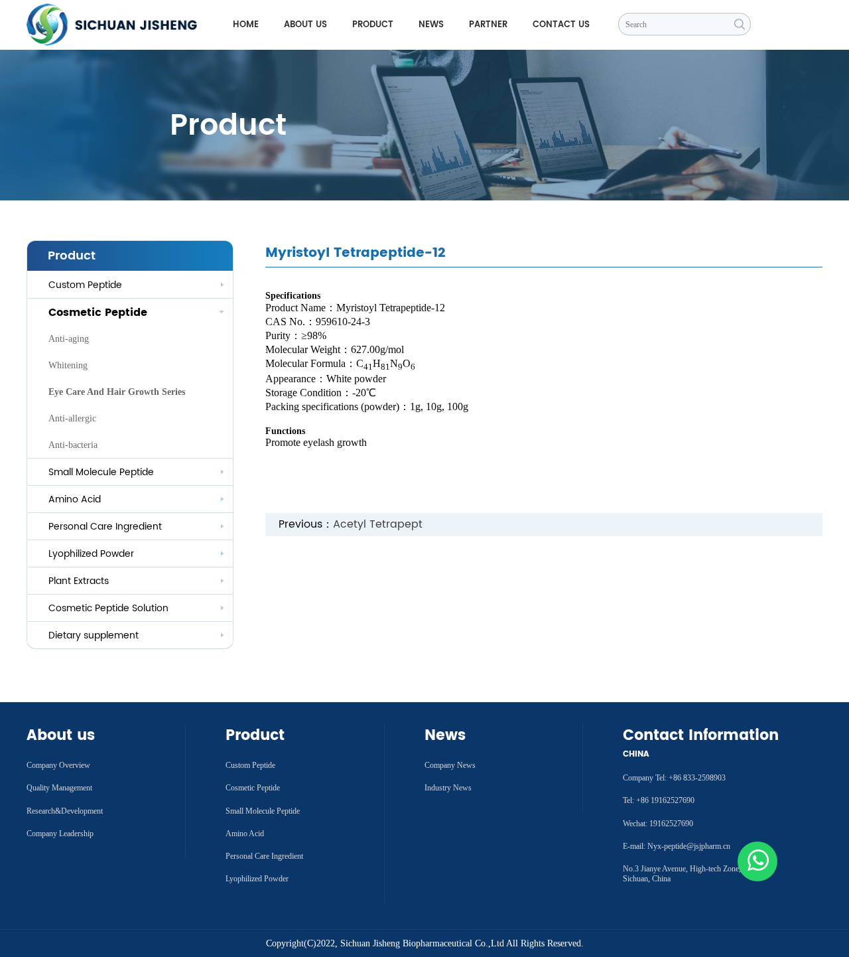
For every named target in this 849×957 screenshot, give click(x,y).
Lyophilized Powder (91, 553)
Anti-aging (68, 339)
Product (372, 25)
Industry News (448, 787)
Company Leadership (60, 833)
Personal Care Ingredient (264, 856)
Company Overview (58, 765)
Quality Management (59, 787)
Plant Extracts (78, 581)
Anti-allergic (72, 418)
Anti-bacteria (73, 445)
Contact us (561, 25)
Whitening (68, 365)
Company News (450, 765)
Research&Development (65, 811)
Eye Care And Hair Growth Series (116, 392)
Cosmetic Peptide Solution (108, 608)
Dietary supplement (93, 635)
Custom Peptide (85, 285)
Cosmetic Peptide (253, 787)
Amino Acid (74, 499)
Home (246, 25)
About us (305, 25)
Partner (488, 25)
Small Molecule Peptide (101, 472)
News (431, 25)
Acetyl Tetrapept (378, 524)
